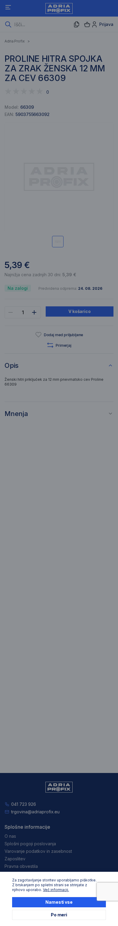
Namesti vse (58, 902)
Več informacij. (56, 889)
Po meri (59, 914)
